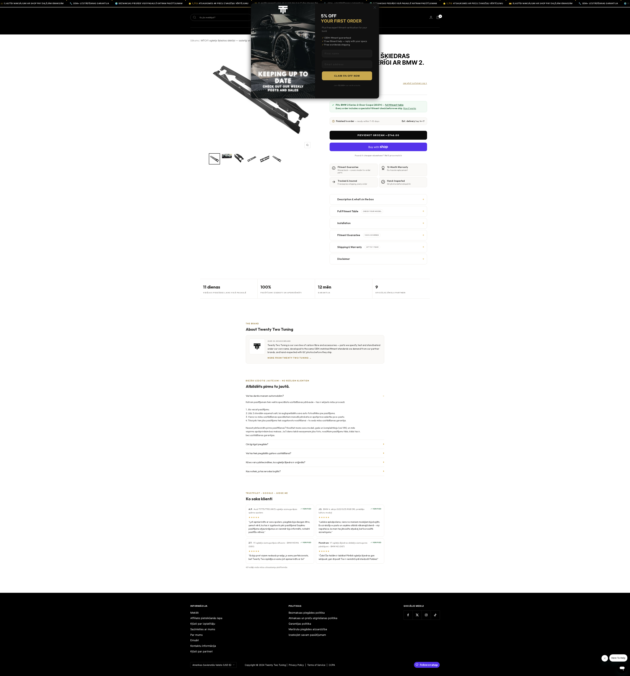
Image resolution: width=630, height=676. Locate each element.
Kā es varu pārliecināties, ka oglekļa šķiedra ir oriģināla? (275, 462)
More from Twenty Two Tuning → (290, 358)
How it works (409, 108)
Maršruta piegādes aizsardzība (308, 629)
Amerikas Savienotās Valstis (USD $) (211, 665)
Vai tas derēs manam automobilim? (265, 395)
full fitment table (394, 104)
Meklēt (194, 612)
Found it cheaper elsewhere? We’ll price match (378, 155)
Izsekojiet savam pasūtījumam (307, 634)
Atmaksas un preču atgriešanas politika (313, 618)
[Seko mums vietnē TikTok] (435, 615)
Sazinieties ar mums (202, 629)
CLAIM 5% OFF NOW (347, 76)
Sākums (194, 40)
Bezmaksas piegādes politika (307, 612)
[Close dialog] (375, 7)
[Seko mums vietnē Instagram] (426, 615)
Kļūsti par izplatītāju (202, 623)
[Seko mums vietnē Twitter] (417, 615)
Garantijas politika (300, 623)
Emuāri (194, 640)
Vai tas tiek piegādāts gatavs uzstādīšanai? (268, 453)
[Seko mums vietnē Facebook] (408, 615)
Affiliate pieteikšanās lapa (206, 618)
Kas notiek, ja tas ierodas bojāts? (263, 471)
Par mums (196, 634)
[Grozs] (438, 17)
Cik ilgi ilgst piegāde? (257, 444)
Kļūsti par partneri (201, 651)
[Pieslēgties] (431, 17)
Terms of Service (317, 665)
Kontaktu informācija (203, 645)
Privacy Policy (296, 665)
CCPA (331, 665)
